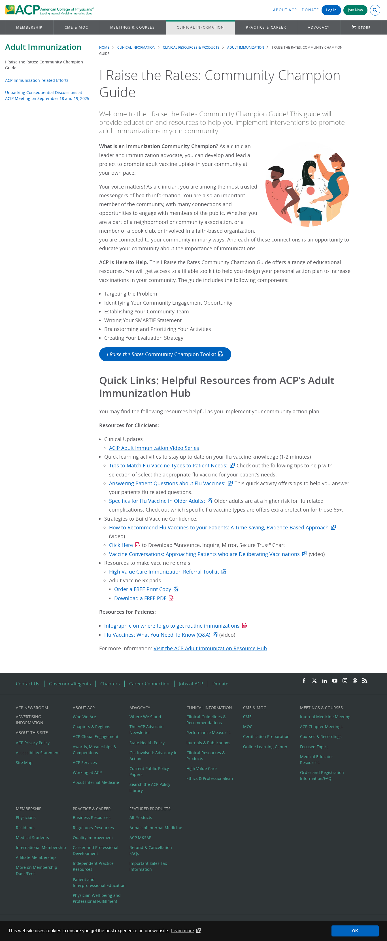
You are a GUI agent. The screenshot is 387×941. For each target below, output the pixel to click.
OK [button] (355, 931)
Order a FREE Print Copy (142, 589)
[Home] (49, 10)
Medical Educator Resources (316, 759)
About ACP (285, 10)
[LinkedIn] (324, 681)
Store (364, 27)
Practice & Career (266, 27)
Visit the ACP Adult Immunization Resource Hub (210, 648)
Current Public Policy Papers (149, 771)
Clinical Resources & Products (191, 47)
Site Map (24, 762)
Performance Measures (208, 732)
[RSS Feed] (364, 681)
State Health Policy (147, 742)
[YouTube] (334, 681)
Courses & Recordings (321, 736)
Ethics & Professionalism (209, 778)
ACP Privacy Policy (33, 742)
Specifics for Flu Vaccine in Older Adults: (157, 501)
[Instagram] (345, 681)
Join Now (355, 10)
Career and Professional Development (95, 850)
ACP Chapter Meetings (321, 726)
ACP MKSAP (140, 837)
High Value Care (201, 768)
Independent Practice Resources (93, 866)
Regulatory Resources (93, 827)
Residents (25, 827)
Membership (29, 27)
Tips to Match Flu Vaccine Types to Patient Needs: (168, 465)
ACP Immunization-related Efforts (37, 80)
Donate (310, 10)
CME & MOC (76, 27)
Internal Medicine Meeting (325, 716)
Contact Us (27, 684)
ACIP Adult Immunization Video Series (154, 448)
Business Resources (91, 817)
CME (247, 716)
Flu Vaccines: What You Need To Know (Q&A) (157, 635)
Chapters (110, 684)
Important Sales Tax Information (148, 866)
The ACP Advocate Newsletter (146, 729)
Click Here (121, 545)
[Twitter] (314, 681)
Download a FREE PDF (140, 598)
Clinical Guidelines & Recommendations (206, 719)
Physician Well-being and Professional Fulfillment (97, 898)
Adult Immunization (43, 47)
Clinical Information (200, 27)
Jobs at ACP (191, 684)
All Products (140, 817)
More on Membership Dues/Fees (36, 870)
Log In (331, 10)
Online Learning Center (265, 746)
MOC (247, 726)
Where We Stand (145, 716)
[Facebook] (304, 681)
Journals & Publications (208, 742)
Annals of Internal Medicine (155, 827)
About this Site (32, 732)
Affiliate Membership (36, 857)
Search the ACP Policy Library (149, 787)
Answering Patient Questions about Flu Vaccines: (167, 483)
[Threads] (355, 681)
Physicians (26, 817)
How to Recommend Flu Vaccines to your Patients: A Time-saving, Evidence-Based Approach (219, 527)
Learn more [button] (182, 930)
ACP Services (85, 762)
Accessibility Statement (38, 752)
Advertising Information (29, 719)
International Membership (41, 847)
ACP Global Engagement (95, 736)
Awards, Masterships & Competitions (94, 749)
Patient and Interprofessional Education (99, 882)
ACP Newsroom (32, 707)
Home (104, 47)
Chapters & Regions (91, 726)
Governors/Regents (70, 684)
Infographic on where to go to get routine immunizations (172, 626)
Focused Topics (314, 746)
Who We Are (84, 716)
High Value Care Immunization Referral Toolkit (164, 571)
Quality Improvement (93, 837)
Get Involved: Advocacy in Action (153, 755)
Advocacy (319, 27)
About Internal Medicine (96, 782)
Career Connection (149, 684)
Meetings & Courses (132, 27)
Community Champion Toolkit (161, 354)
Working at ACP (87, 772)
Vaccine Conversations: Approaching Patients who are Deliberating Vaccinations (204, 554)
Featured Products (150, 808)
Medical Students (32, 837)
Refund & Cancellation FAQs (150, 850)
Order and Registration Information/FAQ (322, 775)
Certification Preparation (266, 736)
